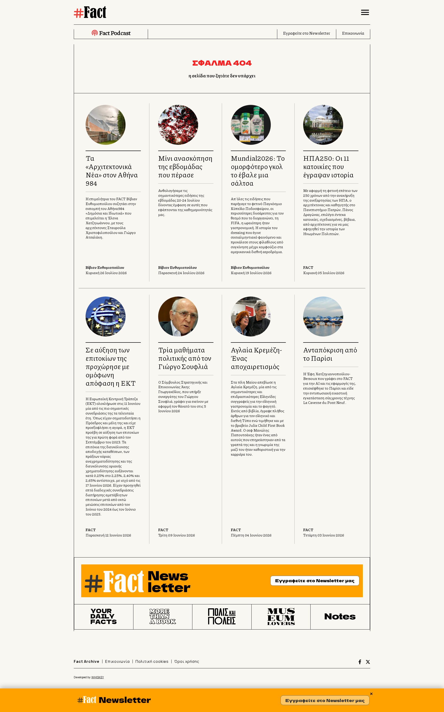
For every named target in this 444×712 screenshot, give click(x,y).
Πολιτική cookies (152, 661)
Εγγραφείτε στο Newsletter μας (325, 700)
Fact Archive (86, 661)
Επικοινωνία (353, 33)
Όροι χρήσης (186, 661)
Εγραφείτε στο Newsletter (306, 33)
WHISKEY (97, 677)
